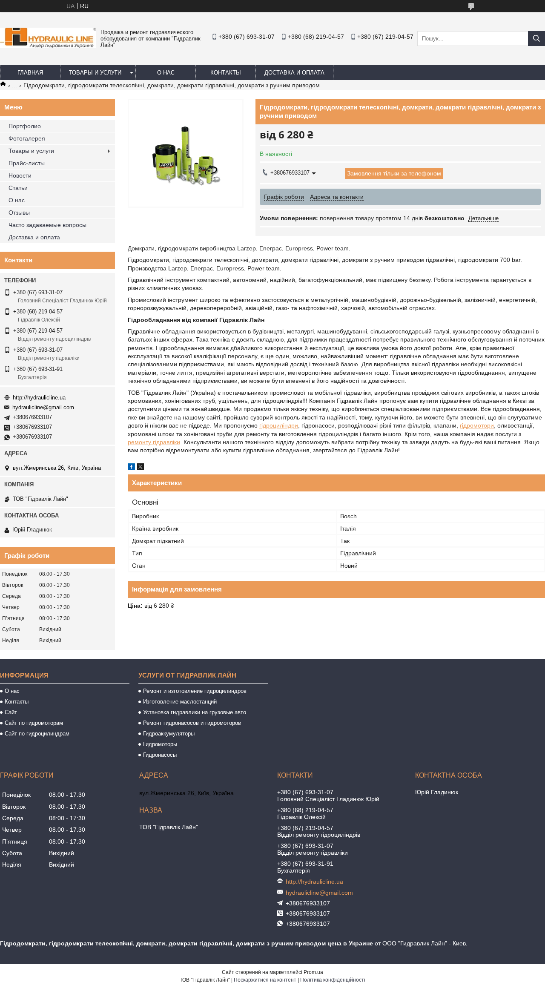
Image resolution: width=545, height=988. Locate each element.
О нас (166, 72)
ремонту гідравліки (154, 442)
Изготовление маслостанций (180, 701)
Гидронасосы (160, 755)
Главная (30, 72)
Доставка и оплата (294, 72)
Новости (20, 175)
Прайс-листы (27, 163)
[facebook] (131, 468)
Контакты (225, 72)
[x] (140, 468)
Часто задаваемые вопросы (47, 224)
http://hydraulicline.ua (39, 397)
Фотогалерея (27, 138)
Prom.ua (313, 972)
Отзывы (19, 212)
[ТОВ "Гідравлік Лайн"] (48, 46)
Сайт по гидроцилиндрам (37, 733)
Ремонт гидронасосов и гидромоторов (192, 723)
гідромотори (477, 425)
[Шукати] (536, 38)
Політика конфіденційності (332, 980)
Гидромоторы (160, 744)
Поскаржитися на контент (265, 980)
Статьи (18, 187)
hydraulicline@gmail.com (43, 407)
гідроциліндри (278, 425)
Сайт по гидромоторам (34, 723)
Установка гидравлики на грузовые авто (194, 712)
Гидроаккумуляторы (169, 733)
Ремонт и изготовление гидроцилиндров (195, 691)
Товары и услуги (95, 72)
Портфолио (25, 126)
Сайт (11, 712)
